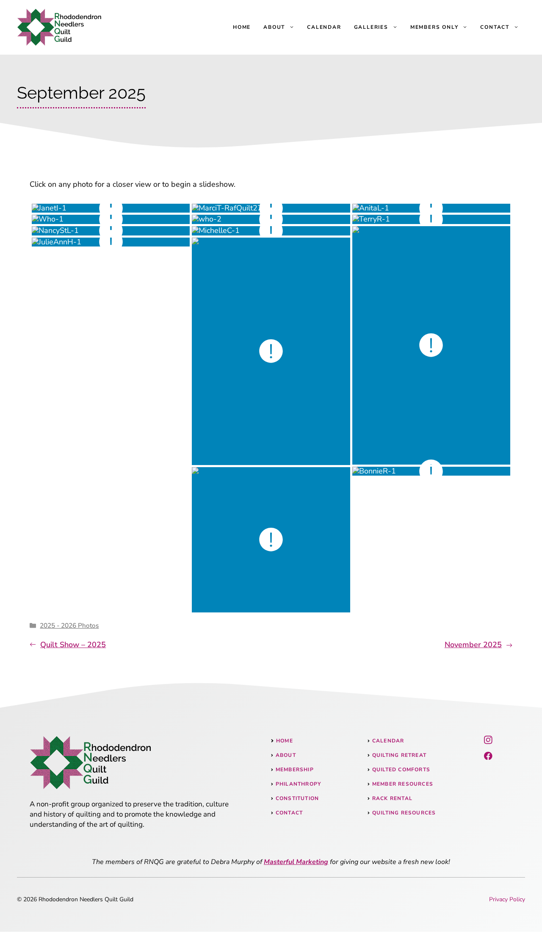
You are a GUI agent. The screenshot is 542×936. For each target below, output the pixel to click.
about (286, 755)
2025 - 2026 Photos (69, 625)
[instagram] (488, 740)
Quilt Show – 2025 (73, 645)
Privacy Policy (507, 899)
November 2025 (473, 645)
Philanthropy (298, 784)
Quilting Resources (404, 812)
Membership (295, 769)
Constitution (297, 798)
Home (242, 27)
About (274, 27)
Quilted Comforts (401, 769)
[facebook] (488, 756)
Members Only (434, 27)
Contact (494, 27)
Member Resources (402, 784)
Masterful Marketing (296, 862)
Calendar (324, 27)
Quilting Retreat (399, 755)
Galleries (371, 27)
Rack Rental (392, 798)
